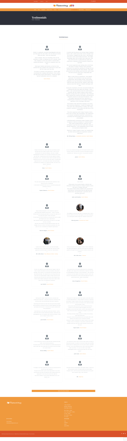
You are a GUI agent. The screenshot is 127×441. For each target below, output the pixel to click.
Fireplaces (66, 422)
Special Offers (66, 425)
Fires (65, 421)
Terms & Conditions (32, 433)
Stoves (65, 424)
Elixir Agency (26, 433)
